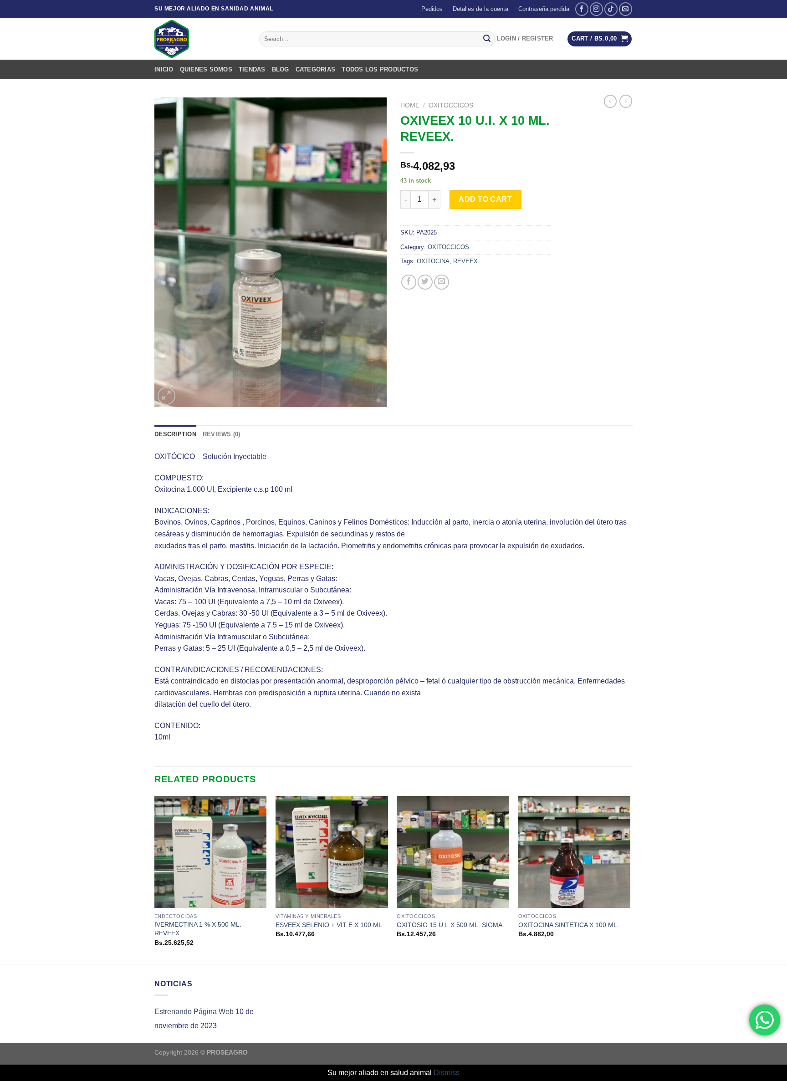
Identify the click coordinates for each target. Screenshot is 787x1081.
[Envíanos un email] (625, 8)
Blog (280, 69)
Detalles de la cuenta (480, 8)
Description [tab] (175, 434)
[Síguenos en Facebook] (581, 8)
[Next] (630, 879)
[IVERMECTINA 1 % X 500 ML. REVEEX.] (210, 852)
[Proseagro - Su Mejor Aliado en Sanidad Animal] (199, 39)
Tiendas (252, 69)
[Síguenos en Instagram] (596, 8)
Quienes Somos (206, 69)
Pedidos (432, 8)
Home (409, 105)
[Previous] (155, 879)
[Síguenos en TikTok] (611, 8)
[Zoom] (166, 396)
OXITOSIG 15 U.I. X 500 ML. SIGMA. (450, 924)
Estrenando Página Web (194, 1011)
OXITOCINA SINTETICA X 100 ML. (568, 924)
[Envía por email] (441, 282)
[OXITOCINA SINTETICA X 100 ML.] (574, 852)
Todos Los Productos (380, 69)
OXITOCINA (433, 261)
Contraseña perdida (543, 8)
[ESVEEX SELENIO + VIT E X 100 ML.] (332, 852)
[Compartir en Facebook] (408, 282)
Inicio (164, 69)
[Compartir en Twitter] (425, 282)
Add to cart (485, 199)
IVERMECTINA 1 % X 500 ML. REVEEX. (197, 929)
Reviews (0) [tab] (221, 434)
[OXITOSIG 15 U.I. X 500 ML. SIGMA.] (453, 852)
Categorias (316, 69)
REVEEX (465, 261)
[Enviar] (487, 39)
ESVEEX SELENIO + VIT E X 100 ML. (330, 924)
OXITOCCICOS (451, 105)
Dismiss (447, 1072)
